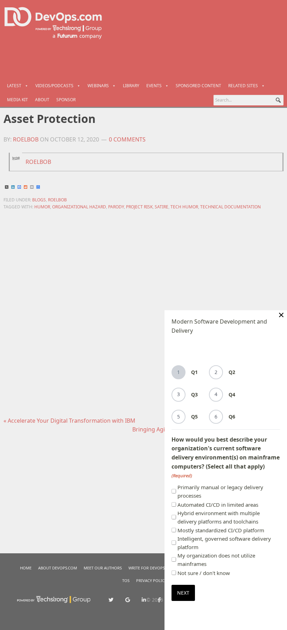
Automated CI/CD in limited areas (217, 504)
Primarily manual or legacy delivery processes (220, 491)
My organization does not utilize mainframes (216, 559)
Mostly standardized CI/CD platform (220, 530)
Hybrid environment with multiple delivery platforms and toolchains (218, 517)
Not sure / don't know (203, 572)
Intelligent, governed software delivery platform (224, 543)
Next (183, 592)
